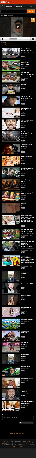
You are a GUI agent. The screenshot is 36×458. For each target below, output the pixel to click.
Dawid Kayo (8, 43)
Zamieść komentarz (26, 423)
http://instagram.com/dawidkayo (11, 45)
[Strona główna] (5, 2)
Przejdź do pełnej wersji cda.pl (18, 433)
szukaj (31, 11)
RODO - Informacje (18, 446)
